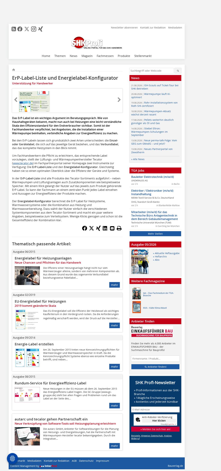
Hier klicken (159, 420)
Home (46, 56)
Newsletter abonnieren (124, 27)
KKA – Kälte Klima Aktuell (155, 308)
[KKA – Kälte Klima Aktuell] (137, 308)
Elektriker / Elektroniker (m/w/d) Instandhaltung (152, 192)
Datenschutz (86, 460)
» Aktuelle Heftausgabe (166, 253)
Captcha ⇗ (168, 424)
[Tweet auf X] (91, 229)
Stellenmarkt (143, 56)
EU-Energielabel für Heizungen (40, 301)
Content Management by (25, 466)
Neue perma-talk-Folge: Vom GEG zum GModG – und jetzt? (154, 142)
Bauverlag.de (175, 465)
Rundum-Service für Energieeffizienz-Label (50, 383)
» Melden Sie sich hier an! (155, 429)
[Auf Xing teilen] (98, 229)
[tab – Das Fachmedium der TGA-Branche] (137, 294)
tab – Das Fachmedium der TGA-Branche (158, 294)
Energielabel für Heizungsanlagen (43, 258)
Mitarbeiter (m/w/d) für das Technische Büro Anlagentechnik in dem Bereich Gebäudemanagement (154, 215)
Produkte (124, 56)
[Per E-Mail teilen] (112, 228)
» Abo (156, 259)
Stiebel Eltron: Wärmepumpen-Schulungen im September (149, 132)
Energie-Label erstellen (34, 344)
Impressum (102, 460)
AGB (74, 460)
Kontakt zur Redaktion (153, 27)
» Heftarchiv (160, 256)
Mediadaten (175, 27)
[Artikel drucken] (119, 228)
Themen (60, 56)
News (73, 56)
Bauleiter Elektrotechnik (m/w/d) (152, 177)
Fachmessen (105, 56)
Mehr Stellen (155, 233)
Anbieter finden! (156, 366)
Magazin (87, 56)
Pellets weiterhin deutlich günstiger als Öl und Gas (152, 121)
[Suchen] (178, 70)
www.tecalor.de (23, 163)
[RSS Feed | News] (13, 29)
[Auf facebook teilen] (84, 229)
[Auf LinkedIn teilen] (105, 229)
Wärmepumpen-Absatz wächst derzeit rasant (151, 113)
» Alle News (138, 159)
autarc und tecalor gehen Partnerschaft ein (51, 419)
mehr (114, 285)
